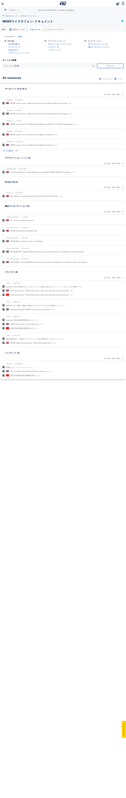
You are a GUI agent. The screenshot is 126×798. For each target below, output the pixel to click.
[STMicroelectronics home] (63, 3)
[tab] (3, 29)
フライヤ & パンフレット (56, 41)
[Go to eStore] (118, 3)
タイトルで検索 (9, 60)
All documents (10, 36)
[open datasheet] (3, 103)
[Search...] (5, 9)
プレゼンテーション (94, 41)
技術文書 (11, 41)
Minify (20, 36)
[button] (2, 3)
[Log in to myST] (123, 4)
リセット (110, 66)
